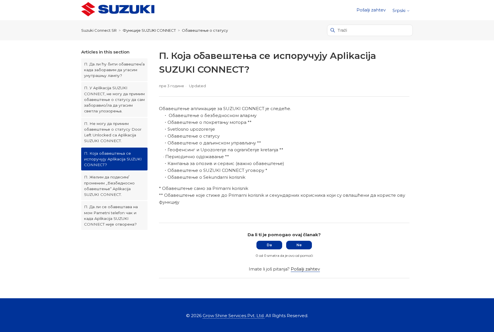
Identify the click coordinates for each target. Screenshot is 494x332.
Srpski (400, 10)
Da (269, 245)
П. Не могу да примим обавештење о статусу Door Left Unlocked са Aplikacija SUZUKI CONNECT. (113, 132)
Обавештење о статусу (205, 30)
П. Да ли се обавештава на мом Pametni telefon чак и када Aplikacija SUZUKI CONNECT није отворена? (111, 215)
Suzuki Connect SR (99, 30)
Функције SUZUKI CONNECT (149, 30)
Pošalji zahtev (371, 10)
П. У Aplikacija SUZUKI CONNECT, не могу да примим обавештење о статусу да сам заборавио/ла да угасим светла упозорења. (114, 99)
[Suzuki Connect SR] (117, 10)
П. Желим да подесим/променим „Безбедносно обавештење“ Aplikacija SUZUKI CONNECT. (109, 186)
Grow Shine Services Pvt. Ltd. (233, 315)
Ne (299, 245)
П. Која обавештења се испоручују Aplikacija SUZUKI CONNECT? (113, 159)
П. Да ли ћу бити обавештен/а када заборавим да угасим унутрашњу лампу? (114, 70)
